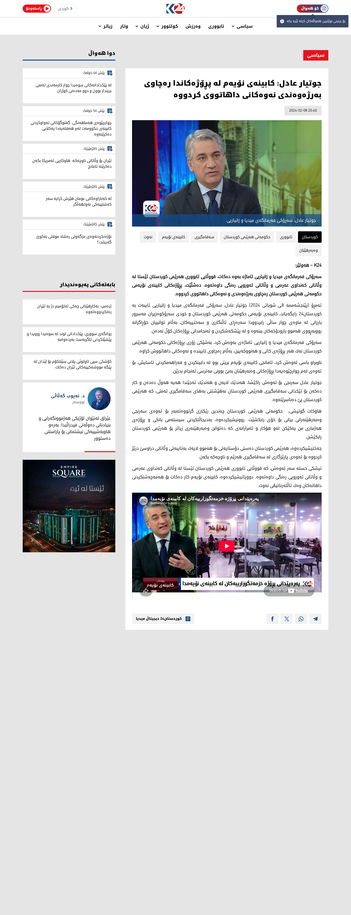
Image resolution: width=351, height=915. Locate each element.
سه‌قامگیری (204, 237)
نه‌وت (148, 237)
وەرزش (193, 26)
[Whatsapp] (301, 619)
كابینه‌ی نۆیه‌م (173, 237)
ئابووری (216, 26)
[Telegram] (315, 619)
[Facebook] (272, 619)
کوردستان (310, 237)
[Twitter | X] (287, 619)
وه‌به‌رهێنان (308, 250)
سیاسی (245, 26)
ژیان (144, 26)
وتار (124, 26)
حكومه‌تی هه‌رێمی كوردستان (247, 237)
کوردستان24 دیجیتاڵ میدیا (159, 618)
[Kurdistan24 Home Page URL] (175, 8)
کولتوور (169, 26)
